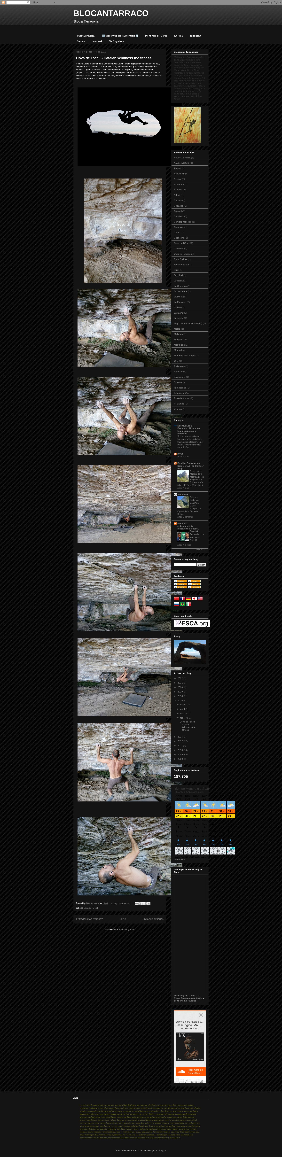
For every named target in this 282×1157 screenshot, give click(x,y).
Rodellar (178, 371)
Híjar (176, 270)
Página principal (86, 35)
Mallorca (178, 334)
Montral (178, 350)
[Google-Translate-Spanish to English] (200, 600)
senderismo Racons (185, 1000)
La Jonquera (180, 291)
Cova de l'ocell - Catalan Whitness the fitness (113, 58)
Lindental (178, 318)
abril (182, 709)
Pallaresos (179, 366)
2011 (180, 745)
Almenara (179, 184)
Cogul (177, 232)
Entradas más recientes (89, 919)
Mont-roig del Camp (156, 35)
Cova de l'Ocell (91, 908)
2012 (180, 741)
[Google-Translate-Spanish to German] (188, 600)
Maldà (177, 328)
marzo (184, 713)
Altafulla (178, 189)
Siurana (81, 41)
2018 (180, 696)
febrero (184, 717)
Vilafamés (179, 403)
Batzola (178, 200)
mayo (183, 704)
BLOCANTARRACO (111, 13)
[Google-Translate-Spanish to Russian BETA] (176, 606)
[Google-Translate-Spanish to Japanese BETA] (194, 600)
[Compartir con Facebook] (145, 903)
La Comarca (180, 286)
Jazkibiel (178, 275)
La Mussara (180, 302)
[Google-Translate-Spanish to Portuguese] (182, 606)
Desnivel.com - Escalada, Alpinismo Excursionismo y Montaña (188, 429)
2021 (180, 682)
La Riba (178, 35)
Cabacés (178, 205)
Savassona (179, 377)
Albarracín (179, 173)
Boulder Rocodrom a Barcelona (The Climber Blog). (190, 466)
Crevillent (179, 248)
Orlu (176, 361)
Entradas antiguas (153, 919)
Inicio (123, 919)
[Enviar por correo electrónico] (136, 903)
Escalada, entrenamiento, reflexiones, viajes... (188, 526)
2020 (180, 687)
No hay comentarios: (120, 903)
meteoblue (179, 859)
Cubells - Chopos (183, 254)
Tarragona (195, 35)
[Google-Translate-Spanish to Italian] (188, 606)
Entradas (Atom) (126, 929)
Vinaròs (178, 409)
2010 (180, 750)
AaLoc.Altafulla (181, 163)
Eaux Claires (180, 259)
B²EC (180, 454)
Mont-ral (97, 41)
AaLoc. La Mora (182, 157)
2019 (180, 691)
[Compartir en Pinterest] (148, 903)
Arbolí (177, 195)
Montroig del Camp (184, 355)
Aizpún (177, 168)
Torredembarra (181, 398)
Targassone (180, 387)
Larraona (178, 312)
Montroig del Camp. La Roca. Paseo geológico (187, 996)
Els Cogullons (117, 41)
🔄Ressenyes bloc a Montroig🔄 (120, 35)
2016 (180, 700)
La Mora (178, 296)
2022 (180, 678)
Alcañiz (177, 179)
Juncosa (178, 280)
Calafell (178, 211)
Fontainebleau (181, 264)
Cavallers (179, 216)
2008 (180, 759)
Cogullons (179, 237)
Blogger (162, 1150)
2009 (180, 754)
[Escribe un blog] (139, 903)
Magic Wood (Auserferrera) (188, 323)
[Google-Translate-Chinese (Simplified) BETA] (176, 600)
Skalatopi (182, 494)
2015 (180, 736)
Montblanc (179, 344)
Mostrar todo (201, 550)
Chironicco (179, 227)
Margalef (178, 339)
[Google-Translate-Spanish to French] (182, 600)
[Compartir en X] (142, 903)
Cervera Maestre (182, 221)
